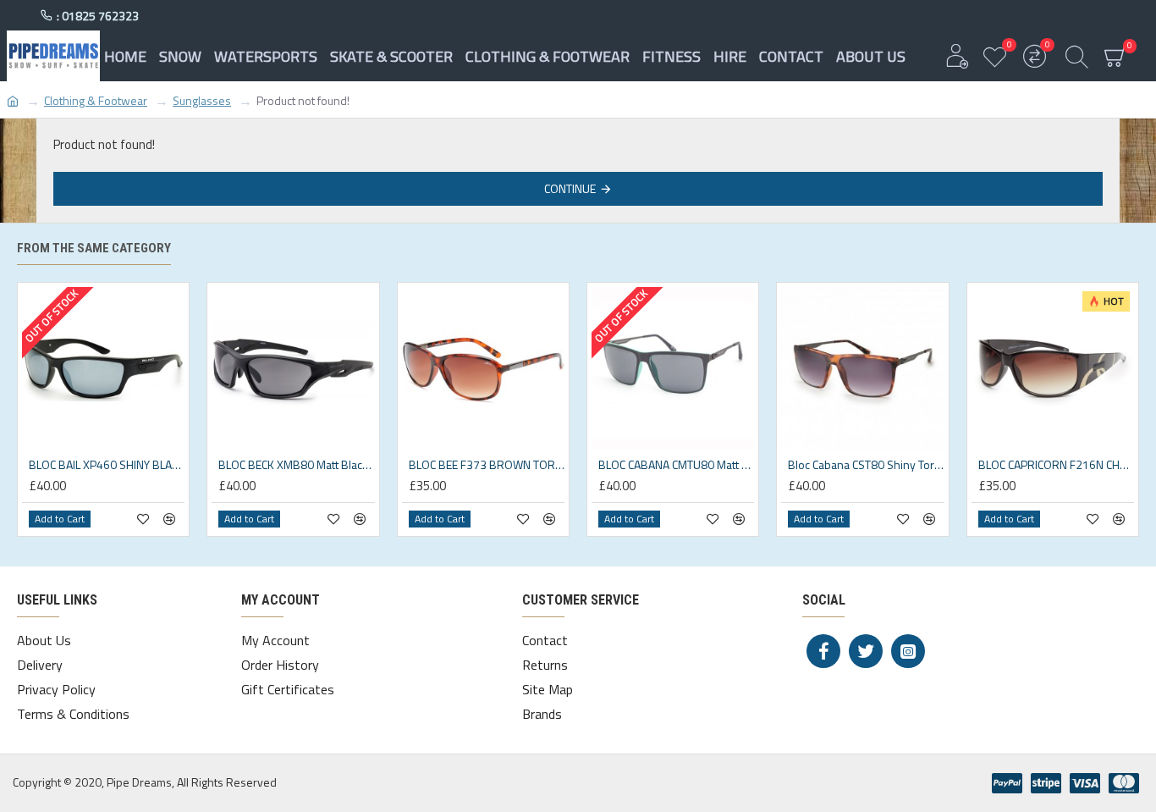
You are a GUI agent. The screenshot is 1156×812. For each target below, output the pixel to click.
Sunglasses (202, 100)
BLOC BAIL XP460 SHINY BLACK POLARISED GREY (106, 464)
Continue (570, 188)
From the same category (94, 248)
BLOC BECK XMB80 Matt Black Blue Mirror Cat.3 (296, 464)
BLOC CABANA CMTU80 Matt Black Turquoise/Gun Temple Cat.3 (676, 464)
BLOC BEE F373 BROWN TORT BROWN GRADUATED (486, 464)
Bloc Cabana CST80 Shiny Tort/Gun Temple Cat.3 (866, 464)
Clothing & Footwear (95, 100)
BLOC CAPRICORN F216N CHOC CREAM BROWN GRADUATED (1056, 464)
